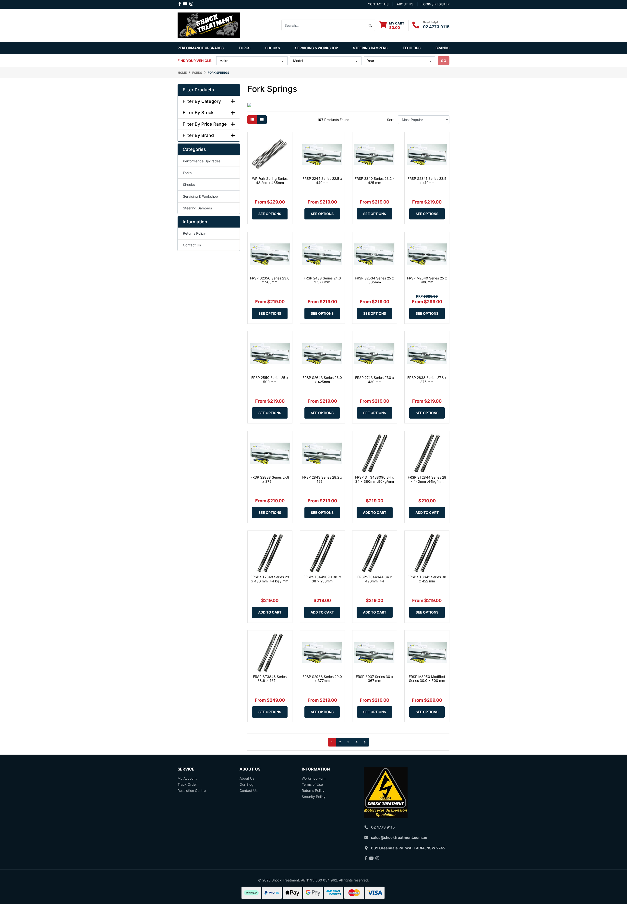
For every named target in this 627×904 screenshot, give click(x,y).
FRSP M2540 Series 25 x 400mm (427, 280)
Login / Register (435, 4)
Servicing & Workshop (200, 196)
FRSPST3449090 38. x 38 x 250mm (322, 579)
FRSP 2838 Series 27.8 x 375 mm (427, 379)
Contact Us (192, 245)
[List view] (262, 119)
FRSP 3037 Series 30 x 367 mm (374, 679)
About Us (247, 778)
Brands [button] (442, 48)
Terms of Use (312, 784)
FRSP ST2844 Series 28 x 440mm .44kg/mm (427, 479)
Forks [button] (244, 48)
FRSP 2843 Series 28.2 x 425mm (322, 479)
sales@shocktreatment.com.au (399, 837)
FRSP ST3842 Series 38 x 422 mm (427, 579)
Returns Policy (194, 233)
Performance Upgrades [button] (201, 48)
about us (405, 4)
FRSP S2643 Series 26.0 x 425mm (322, 379)
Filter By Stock (198, 112)
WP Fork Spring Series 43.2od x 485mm (270, 180)
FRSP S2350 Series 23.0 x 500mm (269, 280)
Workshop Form (314, 778)
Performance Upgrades (201, 161)
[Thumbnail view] (252, 119)
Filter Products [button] (198, 89)
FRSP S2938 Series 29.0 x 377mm (322, 679)
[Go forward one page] (365, 742)
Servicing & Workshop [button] (316, 48)
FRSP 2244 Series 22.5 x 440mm (322, 180)
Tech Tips (412, 48)
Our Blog (246, 784)
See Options (269, 214)
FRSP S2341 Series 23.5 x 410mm (427, 180)
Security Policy (314, 797)
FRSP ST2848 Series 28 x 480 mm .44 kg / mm (270, 579)
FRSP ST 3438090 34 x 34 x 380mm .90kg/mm (374, 479)
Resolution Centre (192, 790)
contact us (378, 4)
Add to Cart (374, 512)
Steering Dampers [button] (370, 48)
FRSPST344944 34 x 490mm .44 (374, 579)
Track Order (187, 784)
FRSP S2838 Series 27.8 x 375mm (270, 479)
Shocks (189, 184)
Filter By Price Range (205, 124)
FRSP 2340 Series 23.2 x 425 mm (375, 180)
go (443, 61)
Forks (187, 173)
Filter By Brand (198, 135)
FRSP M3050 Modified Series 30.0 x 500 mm (427, 679)
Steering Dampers (197, 208)
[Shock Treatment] (209, 25)
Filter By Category (202, 101)
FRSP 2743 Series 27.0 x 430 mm (374, 379)
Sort (390, 120)
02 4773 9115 (436, 26)
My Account (187, 778)
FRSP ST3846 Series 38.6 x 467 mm (270, 679)
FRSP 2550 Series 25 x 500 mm (269, 379)
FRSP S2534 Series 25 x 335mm (374, 280)
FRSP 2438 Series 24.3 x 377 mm (322, 280)
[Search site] (370, 25)
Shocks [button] (272, 48)
